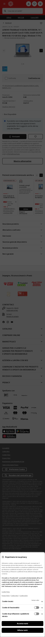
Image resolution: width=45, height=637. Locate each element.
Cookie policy (24, 596)
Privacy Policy (6, 596)
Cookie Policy (6, 592)
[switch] (36, 607)
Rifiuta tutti (22, 630)
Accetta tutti (22, 623)
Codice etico (14, 596)
